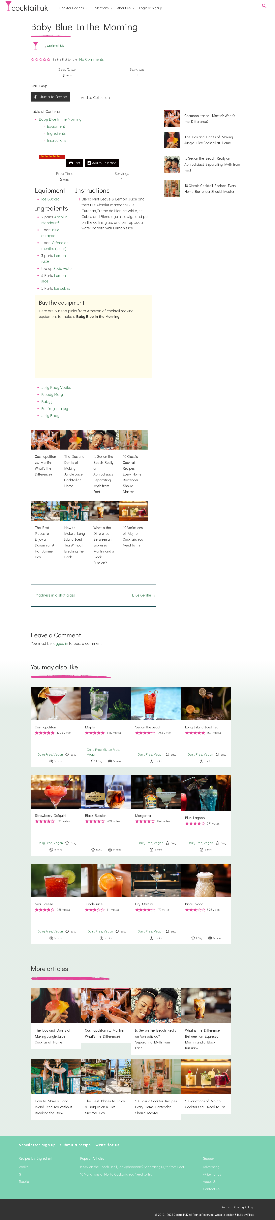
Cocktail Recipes (71, 8)
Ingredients (56, 133)
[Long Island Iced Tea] (206, 727)
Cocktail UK (55, 46)
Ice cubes (62, 288)
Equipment (56, 126)
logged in (60, 643)
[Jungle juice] (106, 904)
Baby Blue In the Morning (60, 119)
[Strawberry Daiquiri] (56, 815)
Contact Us (211, 1189)
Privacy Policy (243, 1207)
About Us (124, 8)
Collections (100, 8)
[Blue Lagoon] (206, 815)
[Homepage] (26, 6)
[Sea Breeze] (56, 904)
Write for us (107, 1145)
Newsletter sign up (37, 1145)
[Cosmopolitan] (56, 727)
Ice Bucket (50, 199)
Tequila (24, 1182)
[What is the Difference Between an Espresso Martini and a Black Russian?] (104, 535)
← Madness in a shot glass (53, 595)
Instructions (56, 140)
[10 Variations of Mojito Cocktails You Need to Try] (133, 526)
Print (76, 163)
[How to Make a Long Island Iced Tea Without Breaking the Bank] (75, 532)
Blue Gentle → (144, 595)
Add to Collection (95, 97)
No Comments (91, 59)
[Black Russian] (106, 815)
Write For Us (212, 1174)
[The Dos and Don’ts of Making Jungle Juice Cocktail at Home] (75, 461)
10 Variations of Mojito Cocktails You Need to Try (116, 1174)
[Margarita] (156, 815)
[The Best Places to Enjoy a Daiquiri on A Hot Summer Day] (45, 532)
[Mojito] (106, 727)
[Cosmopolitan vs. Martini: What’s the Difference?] (45, 455)
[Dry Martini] (156, 904)
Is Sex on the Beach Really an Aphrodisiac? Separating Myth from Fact (132, 1167)
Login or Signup (150, 8)
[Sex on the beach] (156, 727)
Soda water (63, 268)
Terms (226, 1207)
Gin (21, 1174)
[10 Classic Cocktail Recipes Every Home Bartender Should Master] (133, 464)
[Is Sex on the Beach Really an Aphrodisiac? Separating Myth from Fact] (104, 464)
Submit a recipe (75, 1145)
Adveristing (211, 1167)
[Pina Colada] (206, 904)
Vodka (24, 1167)
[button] (33, 60)
